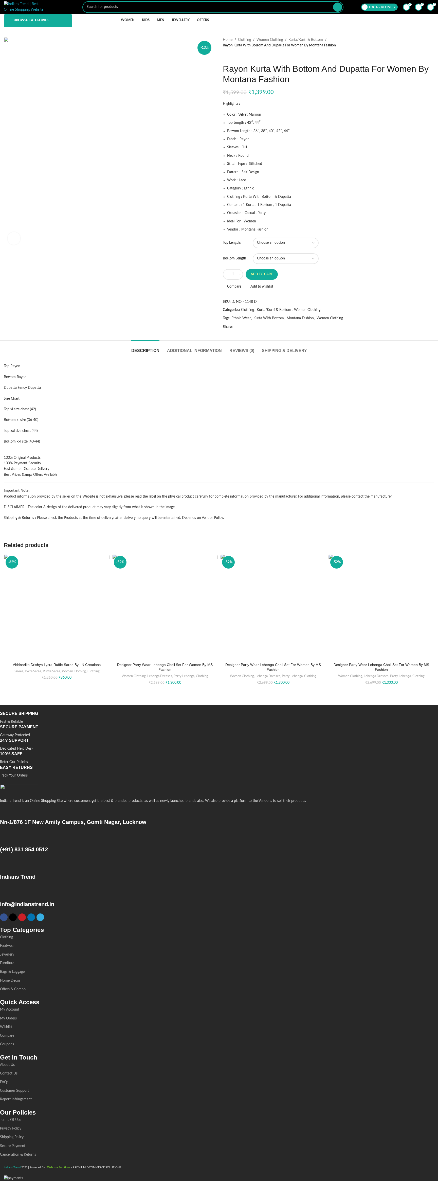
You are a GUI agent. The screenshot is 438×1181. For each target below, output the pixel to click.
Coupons (7, 1044)
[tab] (145, 348)
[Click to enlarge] (14, 238)
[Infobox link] (215, 718)
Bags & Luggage (12, 972)
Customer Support (14, 1090)
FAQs (4, 1082)
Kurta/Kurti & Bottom (305, 40)
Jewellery (7, 954)
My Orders (8, 1018)
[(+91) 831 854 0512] (6, 837)
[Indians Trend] (6, 865)
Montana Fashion (300, 318)
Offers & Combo (13, 989)
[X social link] (241, 327)
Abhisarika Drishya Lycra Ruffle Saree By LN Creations (57, 665)
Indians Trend (17, 877)
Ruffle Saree (51, 671)
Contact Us (8, 1073)
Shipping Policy (12, 1137)
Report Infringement (16, 1099)
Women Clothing (270, 40)
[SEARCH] (337, 7)
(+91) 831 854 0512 (24, 849)
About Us (7, 1065)
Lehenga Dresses (159, 676)
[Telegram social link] (259, 327)
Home (227, 40)
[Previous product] (225, 56)
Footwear (7, 946)
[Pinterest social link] (247, 327)
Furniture (7, 963)
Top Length (231, 242)
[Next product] (235, 56)
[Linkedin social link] (253, 327)
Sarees (18, 671)
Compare (7, 1035)
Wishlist (6, 1027)
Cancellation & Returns (18, 1154)
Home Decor (10, 980)
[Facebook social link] (236, 327)
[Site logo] (24, 7)
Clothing (244, 40)
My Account (9, 1009)
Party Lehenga (184, 676)
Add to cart (262, 274)
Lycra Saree (33, 671)
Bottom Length (234, 258)
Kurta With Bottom (268, 318)
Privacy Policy (10, 1128)
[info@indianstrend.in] (6, 892)
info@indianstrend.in (27, 904)
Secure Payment (12, 1146)
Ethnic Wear (241, 318)
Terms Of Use (10, 1120)
